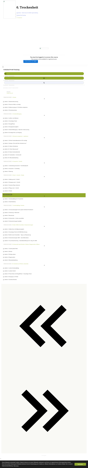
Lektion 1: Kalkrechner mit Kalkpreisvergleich (14, 229)
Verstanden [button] (80, 464)
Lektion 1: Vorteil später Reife (11, 248)
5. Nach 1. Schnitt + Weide (18, 175)
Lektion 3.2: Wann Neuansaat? (11, 149)
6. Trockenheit (15, 194)
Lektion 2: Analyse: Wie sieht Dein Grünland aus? (15, 143)
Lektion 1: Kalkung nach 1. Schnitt (11, 179)
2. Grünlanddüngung (16, 113)
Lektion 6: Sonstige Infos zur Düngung (13, 132)
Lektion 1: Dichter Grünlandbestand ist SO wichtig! (15, 140)
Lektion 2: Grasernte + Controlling (12, 168)
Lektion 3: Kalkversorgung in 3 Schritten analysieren (16, 107)
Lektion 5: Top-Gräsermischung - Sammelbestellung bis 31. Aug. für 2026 (20, 240)
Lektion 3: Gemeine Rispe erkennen (12, 185)
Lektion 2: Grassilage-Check (10, 121)
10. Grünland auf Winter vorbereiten (20, 263)
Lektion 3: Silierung (8, 171)
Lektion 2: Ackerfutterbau (10, 201)
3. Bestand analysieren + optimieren (20, 136)
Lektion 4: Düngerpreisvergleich (11, 126)
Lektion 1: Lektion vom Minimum (11, 118)
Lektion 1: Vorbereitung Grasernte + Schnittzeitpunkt (16, 165)
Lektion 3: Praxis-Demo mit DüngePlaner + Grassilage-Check (18, 273)
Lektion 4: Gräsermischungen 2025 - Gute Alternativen (16, 237)
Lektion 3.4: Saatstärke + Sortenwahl (12, 154)
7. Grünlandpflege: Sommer (18, 205)
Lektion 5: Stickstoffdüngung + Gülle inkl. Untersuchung (16, 129)
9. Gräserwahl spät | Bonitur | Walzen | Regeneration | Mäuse (26, 244)
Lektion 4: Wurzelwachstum (10, 110)
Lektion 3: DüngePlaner (9, 123)
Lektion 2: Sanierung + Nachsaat (11, 212)
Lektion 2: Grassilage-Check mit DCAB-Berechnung (15, 232)
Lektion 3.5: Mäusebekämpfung (11, 157)
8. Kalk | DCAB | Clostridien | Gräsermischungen (22, 224)
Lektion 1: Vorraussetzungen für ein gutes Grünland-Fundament (18, 209)
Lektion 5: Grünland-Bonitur (10, 279)
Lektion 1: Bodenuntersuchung (11, 101)
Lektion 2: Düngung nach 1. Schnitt (12, 182)
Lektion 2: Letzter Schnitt (10, 271)
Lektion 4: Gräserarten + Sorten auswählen (14, 218)
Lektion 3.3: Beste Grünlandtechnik (12, 152)
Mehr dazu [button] (16, 465)
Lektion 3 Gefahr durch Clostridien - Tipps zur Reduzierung (17, 234)
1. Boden (14, 97)
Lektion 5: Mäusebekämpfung (11, 260)
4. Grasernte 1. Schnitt (17, 161)
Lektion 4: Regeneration (9, 257)
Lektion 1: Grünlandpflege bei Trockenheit (13, 198)
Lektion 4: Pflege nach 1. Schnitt (11, 188)
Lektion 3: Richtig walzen (10, 254)
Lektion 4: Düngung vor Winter (11, 276)
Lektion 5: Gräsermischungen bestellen (13, 221)
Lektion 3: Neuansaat (9, 215)
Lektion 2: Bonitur (8, 251)
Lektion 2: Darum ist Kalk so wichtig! (12, 104)
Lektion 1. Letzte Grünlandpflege (11, 268)
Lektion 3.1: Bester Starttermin (11, 146)
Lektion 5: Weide (8, 190)
